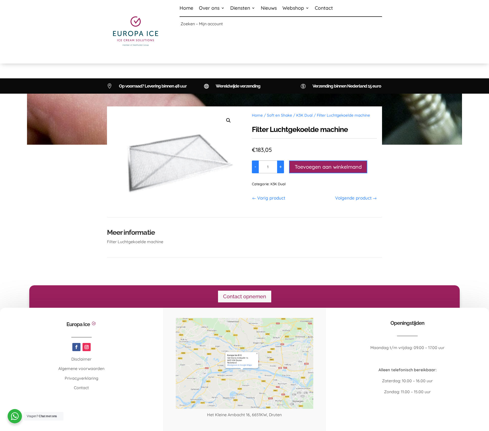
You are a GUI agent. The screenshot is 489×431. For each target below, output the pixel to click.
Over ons (209, 8)
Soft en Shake (279, 115)
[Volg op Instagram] (87, 347)
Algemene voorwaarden (81, 368)
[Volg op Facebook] (76, 347)
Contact (324, 8)
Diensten (240, 8)
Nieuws (269, 8)
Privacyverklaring (81, 378)
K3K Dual (304, 115)
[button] (228, 120)
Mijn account (211, 23)
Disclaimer (81, 359)
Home (186, 8)
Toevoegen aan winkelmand (328, 167)
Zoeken (188, 23)
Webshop (293, 8)
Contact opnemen (244, 296)
